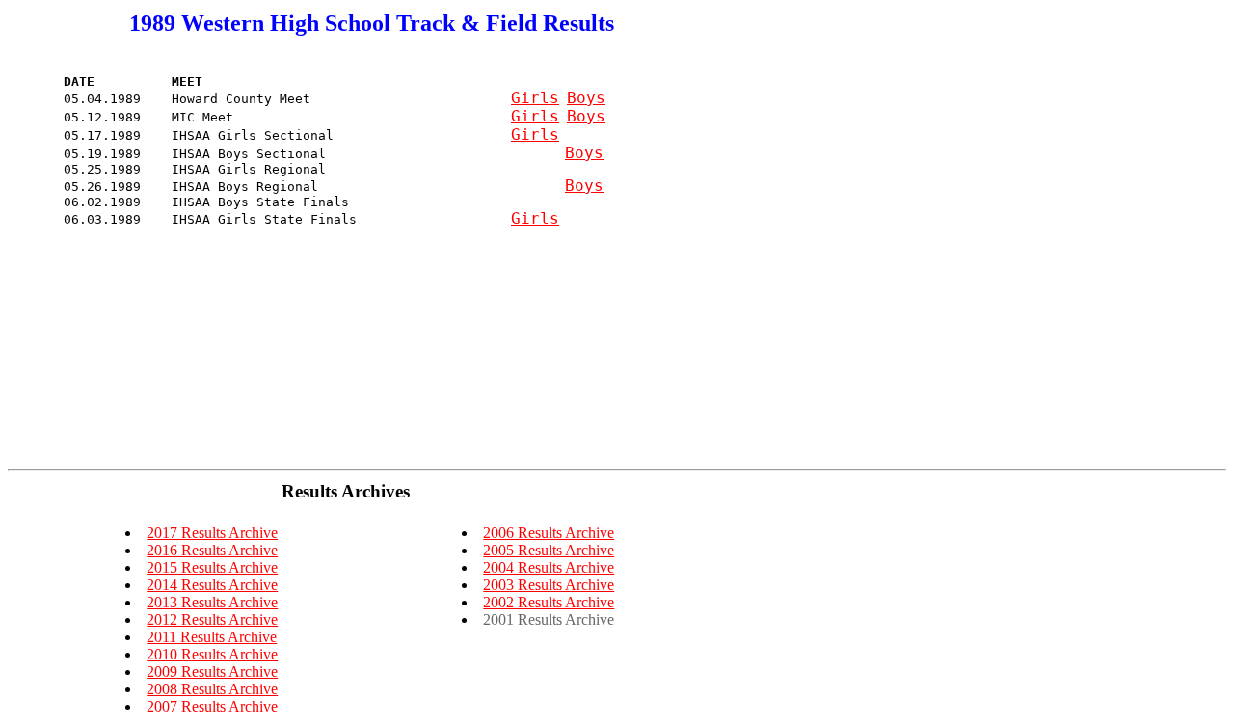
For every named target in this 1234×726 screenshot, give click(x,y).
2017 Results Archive (212, 532)
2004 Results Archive (548, 567)
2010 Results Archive (212, 654)
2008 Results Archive (212, 689)
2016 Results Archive (212, 550)
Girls (535, 98)
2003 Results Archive (548, 585)
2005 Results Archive (548, 550)
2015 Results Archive (212, 567)
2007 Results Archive (212, 706)
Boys (586, 98)
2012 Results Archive (212, 619)
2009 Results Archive (212, 671)
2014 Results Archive (212, 585)
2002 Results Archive (548, 602)
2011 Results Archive (212, 637)
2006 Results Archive (548, 532)
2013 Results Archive (212, 602)
